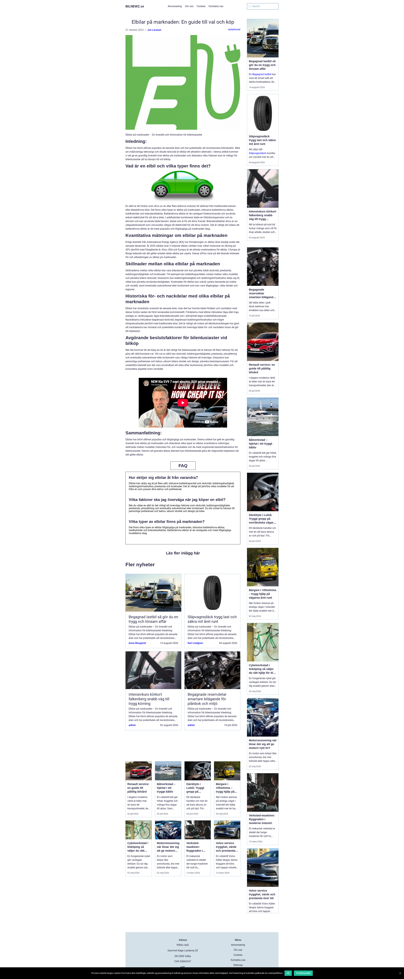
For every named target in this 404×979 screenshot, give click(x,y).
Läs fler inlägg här (183, 553)
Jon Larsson (154, 29)
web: (182, 966)
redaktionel (234, 29)
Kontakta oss (216, 6)
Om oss (189, 6)
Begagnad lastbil (261, 74)
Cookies (201, 6)
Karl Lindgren (195, 643)
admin (132, 725)
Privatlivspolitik (303, 973)
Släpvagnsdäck (257, 153)
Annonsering (175, 6)
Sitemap (238, 965)
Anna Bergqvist (137, 643)
